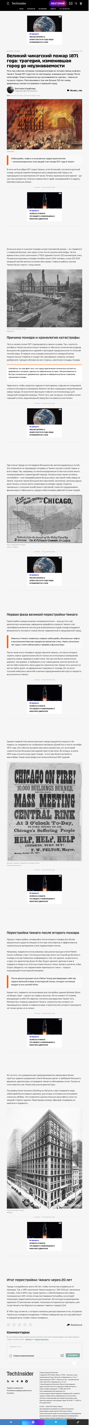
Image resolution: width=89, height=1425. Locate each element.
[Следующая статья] (44, 1363)
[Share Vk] (11, 1422)
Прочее (17, 51)
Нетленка (13, 95)
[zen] (22, 1381)
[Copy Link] (78, 1422)
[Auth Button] (81, 3)
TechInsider (19, 3)
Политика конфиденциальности (19, 1391)
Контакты (10, 1393)
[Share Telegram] (55, 1422)
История (10, 51)
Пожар (38, 95)
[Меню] (8, 3)
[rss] (8, 1381)
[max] (26, 1381)
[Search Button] (76, 3)
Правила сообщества (15, 1388)
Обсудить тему (76, 90)
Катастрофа (31, 95)
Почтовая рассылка (70, 3)
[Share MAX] (33, 1422)
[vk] (12, 1381)
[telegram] (17, 1381)
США (25, 95)
